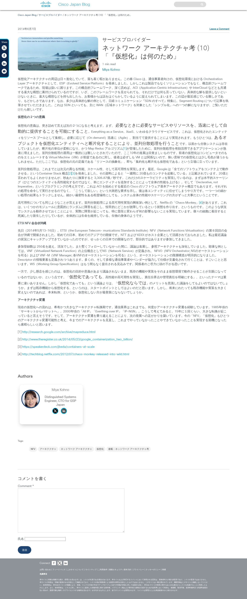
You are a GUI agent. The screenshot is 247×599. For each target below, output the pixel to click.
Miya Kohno (111, 69)
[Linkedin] (65, 414)
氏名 (21, 539)
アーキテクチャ (48, 449)
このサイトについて (75, 570)
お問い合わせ (45, 570)
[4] (200, 202)
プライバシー (138, 570)
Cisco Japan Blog (27, 15)
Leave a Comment (219, 29)
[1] (125, 148)
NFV (33, 449)
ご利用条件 (102, 570)
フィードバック (58, 570)
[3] (73, 173)
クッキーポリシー (153, 570)
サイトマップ (90, 570)
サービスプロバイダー (50, 15)
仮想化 (100, 449)
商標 (164, 570)
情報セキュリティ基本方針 (120, 570)
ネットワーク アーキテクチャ (76, 449)
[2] (70, 173)
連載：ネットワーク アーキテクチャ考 (128, 449)
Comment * (26, 486)
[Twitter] (56, 414)
